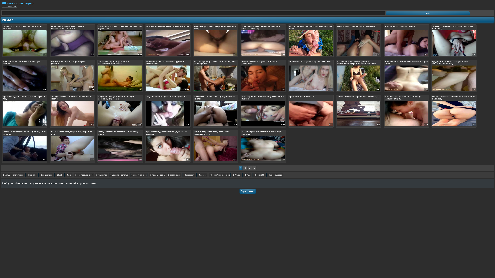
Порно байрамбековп (220, 175)
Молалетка (102, 175)
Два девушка (46, 175)
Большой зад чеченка (13, 175)
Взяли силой (174, 175)
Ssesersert (189, 175)
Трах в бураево (275, 175)
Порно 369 (259, 175)
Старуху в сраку (158, 175)
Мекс (69, 175)
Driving (237, 175)
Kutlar (247, 175)
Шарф (59, 175)
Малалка (202, 175)
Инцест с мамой (140, 175)
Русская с (32, 175)
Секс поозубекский (84, 175)
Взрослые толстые (120, 175)
